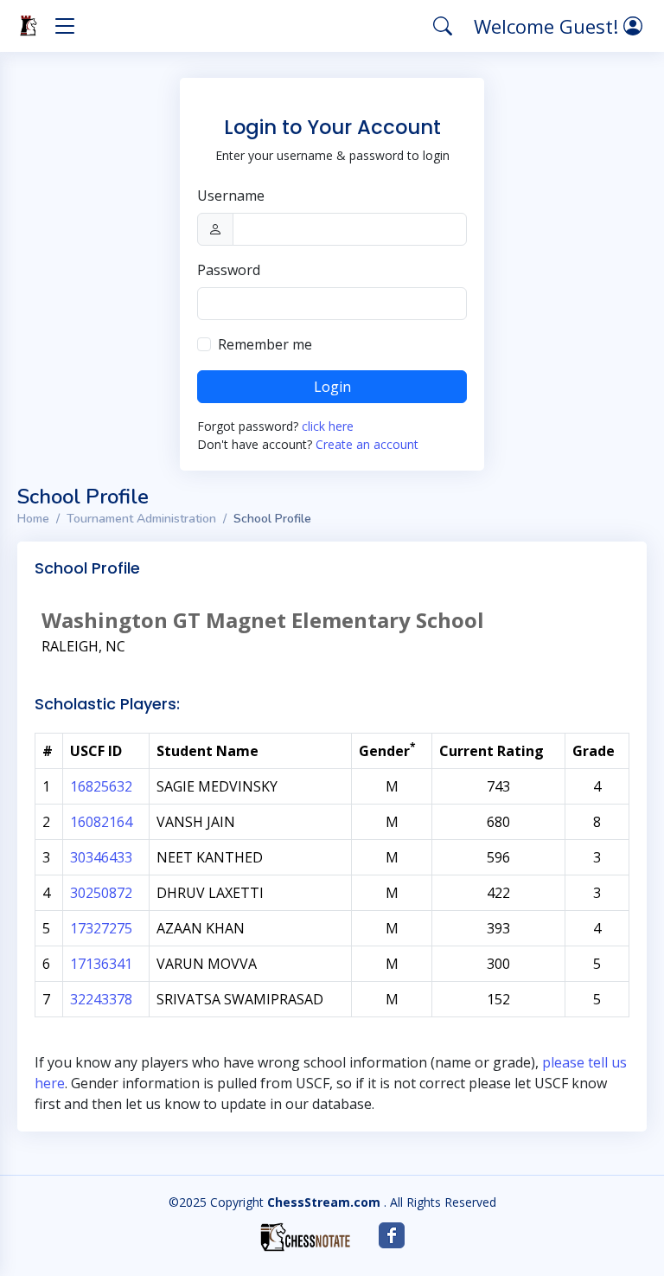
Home (33, 518)
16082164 (101, 821)
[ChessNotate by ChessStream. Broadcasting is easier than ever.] (305, 1237)
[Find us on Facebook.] (391, 1235)
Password (228, 269)
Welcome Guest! (548, 26)
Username (231, 195)
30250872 (101, 892)
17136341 (101, 963)
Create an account (367, 444)
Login (332, 386)
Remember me (265, 344)
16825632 (101, 786)
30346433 (101, 857)
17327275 (101, 928)
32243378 (101, 999)
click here (328, 426)
